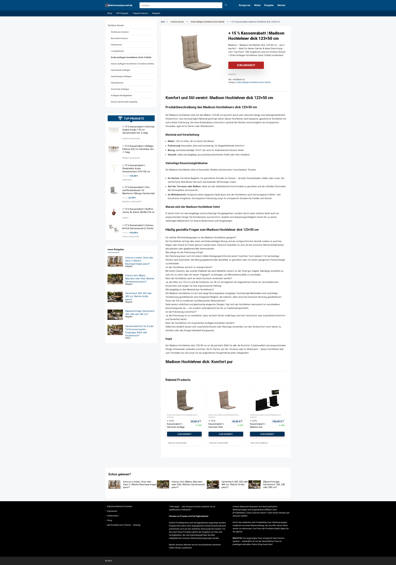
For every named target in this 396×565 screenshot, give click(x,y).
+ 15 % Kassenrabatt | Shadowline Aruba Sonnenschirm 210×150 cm (136, 168)
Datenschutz (112, 516)
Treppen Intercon (140, 13)
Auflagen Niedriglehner (121, 95)
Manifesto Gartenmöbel (131, 202)
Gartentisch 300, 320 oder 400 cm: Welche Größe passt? (138, 296)
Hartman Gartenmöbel (131, 138)
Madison (232, 74)
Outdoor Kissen (177, 22)
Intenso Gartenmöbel (130, 237)
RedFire (125, 218)
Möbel (257, 5)
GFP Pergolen (122, 13)
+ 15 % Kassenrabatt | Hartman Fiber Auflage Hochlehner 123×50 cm (219, 427)
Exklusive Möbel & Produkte (119, 506)
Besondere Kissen (119, 38)
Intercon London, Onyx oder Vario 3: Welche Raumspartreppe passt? (139, 260)
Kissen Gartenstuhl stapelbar (124, 101)
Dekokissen (116, 44)
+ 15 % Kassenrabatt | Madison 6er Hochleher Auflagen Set (257, 427)
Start (163, 22)
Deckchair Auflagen (120, 89)
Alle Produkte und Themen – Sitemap (124, 525)
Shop (109, 13)
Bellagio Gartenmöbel (131, 158)
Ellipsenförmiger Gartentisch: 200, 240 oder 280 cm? (274, 484)
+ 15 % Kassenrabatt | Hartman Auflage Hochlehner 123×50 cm (177, 427)
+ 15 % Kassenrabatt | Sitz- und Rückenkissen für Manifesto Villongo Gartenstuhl (138, 190)
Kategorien (244, 5)
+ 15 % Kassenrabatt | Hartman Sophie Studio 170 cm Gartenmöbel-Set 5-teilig (138, 129)
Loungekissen (117, 51)
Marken (281, 5)
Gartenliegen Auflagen (121, 76)
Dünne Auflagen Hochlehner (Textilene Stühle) (132, 63)
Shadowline (127, 180)
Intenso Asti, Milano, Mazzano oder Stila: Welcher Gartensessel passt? (139, 278)
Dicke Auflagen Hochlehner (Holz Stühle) (207, 22)
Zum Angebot (246, 65)
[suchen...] (225, 5)
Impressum (112, 511)
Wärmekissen (117, 82)
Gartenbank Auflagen (120, 70)
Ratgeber (269, 5)
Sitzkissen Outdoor (120, 32)
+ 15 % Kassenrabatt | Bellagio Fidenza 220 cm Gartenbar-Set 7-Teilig (138, 149)
